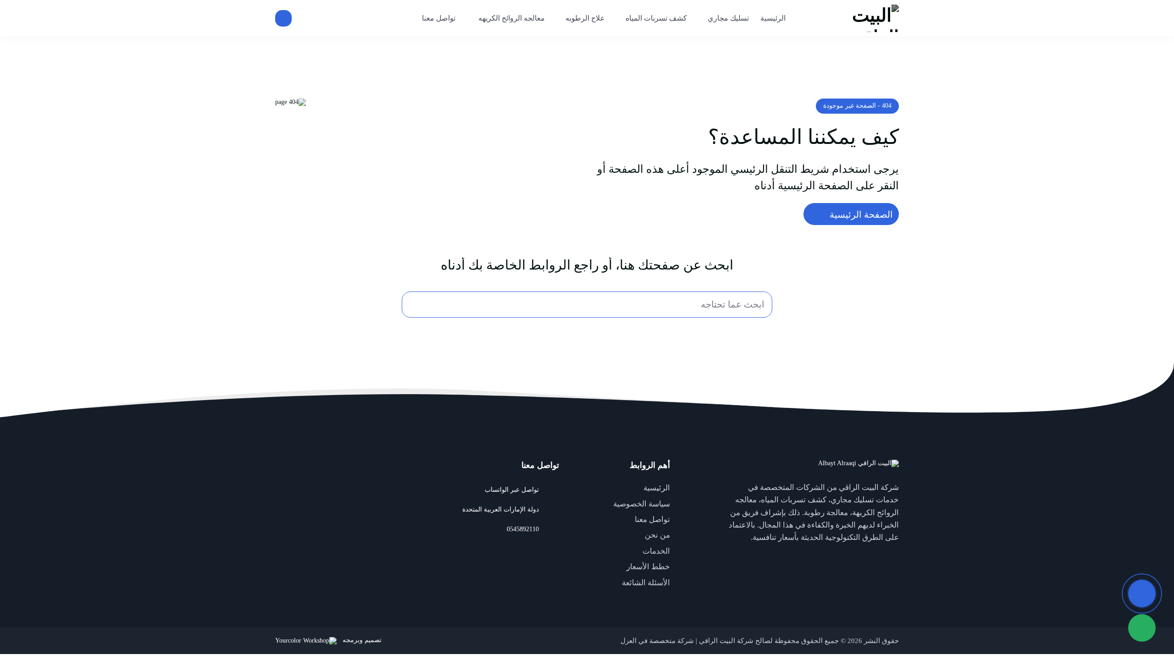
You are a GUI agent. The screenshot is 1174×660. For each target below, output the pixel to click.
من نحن (657, 535)
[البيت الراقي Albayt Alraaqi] (858, 464)
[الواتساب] (1142, 628)
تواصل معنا (652, 519)
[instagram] (834, 558)
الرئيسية (656, 488)
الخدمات (656, 551)
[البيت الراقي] (851, 18)
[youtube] (871, 558)
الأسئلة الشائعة (646, 582)
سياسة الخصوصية (641, 504)
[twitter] (889, 558)
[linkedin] (853, 558)
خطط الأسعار (648, 566)
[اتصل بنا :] (1142, 593)
